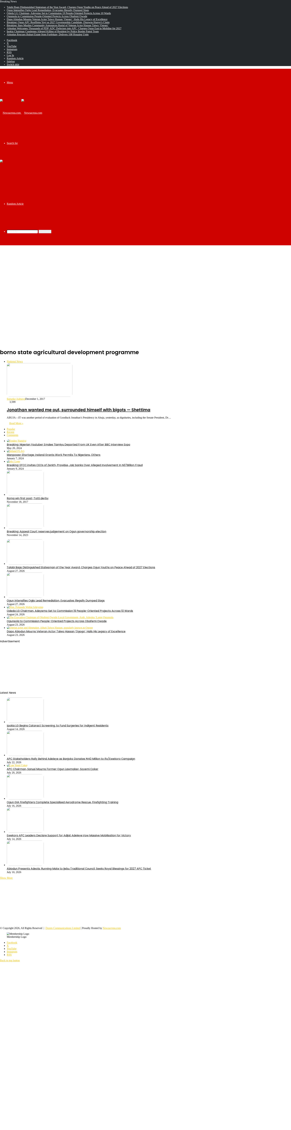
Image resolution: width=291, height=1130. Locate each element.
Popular (11, 429)
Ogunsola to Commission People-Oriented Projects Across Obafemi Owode (47, 16)
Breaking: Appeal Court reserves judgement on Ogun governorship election (56, 531)
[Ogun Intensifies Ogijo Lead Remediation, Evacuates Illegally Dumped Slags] (25, 596)
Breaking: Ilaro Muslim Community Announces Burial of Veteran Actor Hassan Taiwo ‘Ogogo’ (57, 25)
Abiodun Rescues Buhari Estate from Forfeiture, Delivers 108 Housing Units (48, 34)
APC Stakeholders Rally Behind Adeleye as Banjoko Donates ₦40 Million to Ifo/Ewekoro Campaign (71, 759)
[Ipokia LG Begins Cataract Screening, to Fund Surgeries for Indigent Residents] (25, 721)
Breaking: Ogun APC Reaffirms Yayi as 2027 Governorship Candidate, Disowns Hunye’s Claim (58, 22)
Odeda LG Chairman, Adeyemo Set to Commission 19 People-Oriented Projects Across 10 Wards (59, 13)
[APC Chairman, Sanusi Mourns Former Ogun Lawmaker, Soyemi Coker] (17, 765)
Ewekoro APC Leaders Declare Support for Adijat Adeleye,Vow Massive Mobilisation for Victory (69, 835)
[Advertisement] (145, 272)
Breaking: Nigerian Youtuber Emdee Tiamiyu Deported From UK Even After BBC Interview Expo (68, 444)
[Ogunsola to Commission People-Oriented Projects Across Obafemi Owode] (60, 617)
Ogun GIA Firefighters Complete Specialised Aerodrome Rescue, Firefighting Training (62, 802)
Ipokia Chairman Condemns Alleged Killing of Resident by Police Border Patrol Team (53, 31)
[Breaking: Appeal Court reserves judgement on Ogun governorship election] (25, 527)
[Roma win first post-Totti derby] (25, 494)
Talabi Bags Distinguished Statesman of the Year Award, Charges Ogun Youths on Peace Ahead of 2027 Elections (67, 7)
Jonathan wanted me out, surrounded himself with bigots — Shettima (78, 410)
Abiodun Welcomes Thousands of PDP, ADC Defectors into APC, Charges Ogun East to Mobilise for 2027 (64, 28)
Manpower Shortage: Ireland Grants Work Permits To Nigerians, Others (53, 455)
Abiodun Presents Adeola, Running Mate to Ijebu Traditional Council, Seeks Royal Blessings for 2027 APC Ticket (79, 869)
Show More (6, 877)
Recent (10, 432)
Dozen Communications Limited (62, 928)
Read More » (16, 423)
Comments (12, 435)
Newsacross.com (112, 928)
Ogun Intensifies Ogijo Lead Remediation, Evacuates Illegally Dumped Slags (48, 10)
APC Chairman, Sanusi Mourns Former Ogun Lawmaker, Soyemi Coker (52, 769)
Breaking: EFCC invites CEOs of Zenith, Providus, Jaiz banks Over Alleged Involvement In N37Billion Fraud (75, 465)
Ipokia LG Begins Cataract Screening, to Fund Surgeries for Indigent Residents (57, 725)
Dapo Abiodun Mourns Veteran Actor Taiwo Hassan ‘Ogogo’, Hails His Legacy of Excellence (57, 19)
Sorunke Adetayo (16, 398)
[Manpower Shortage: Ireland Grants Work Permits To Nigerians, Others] (16, 451)
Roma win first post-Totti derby (27, 498)
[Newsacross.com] (21, 112)
